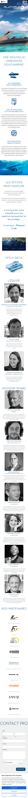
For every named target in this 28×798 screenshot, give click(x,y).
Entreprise (5, 738)
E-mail (4, 743)
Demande (5, 749)
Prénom (4, 736)
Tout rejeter (14, 795)
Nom (16, 736)
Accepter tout (14, 787)
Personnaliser (14, 791)
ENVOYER (20, 769)
